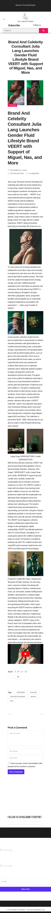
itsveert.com (36, 226)
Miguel (33, 697)
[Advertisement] (25, 796)
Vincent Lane (18, 173)
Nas (11, 701)
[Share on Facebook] (15, 671)
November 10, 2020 (18, 170)
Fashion (33, 692)
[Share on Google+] (22, 671)
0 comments (33, 173)
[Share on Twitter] (18, 671)
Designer (21, 692)
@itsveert (27, 223)
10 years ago (7, 850)
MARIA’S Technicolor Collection (12, 846)
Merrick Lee (40, 910)
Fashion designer (17, 697)
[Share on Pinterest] (26, 671)
